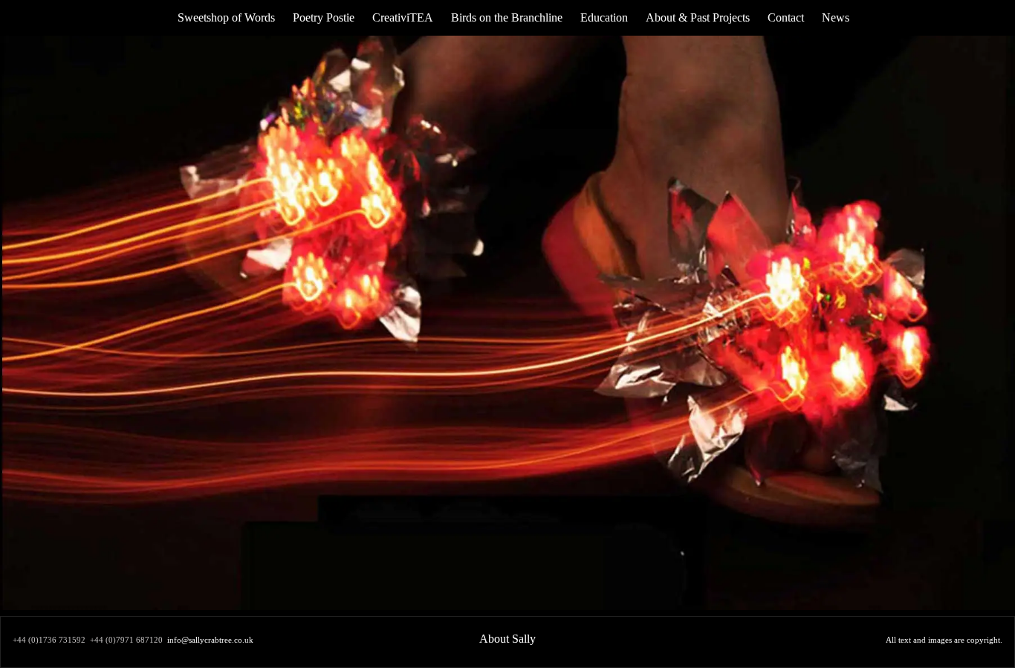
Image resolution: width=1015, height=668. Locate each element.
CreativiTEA (402, 17)
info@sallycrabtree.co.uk (210, 640)
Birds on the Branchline (506, 17)
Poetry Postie (323, 17)
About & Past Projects (698, 17)
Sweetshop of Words (226, 17)
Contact (786, 17)
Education (604, 17)
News (835, 17)
